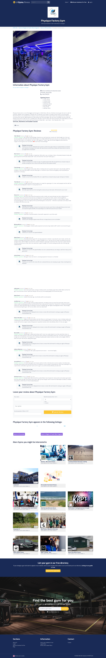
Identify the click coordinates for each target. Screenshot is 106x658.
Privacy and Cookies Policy (46, 645)
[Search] (48, 2)
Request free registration (53, 571)
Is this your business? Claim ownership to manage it (53, 23)
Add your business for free (79, 2)
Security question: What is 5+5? (21, 411)
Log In (90, 2)
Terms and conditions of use (46, 642)
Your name (16, 396)
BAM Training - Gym (46, 552)
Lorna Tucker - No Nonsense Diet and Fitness (25, 508)
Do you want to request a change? (21, 87)
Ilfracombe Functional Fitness (49, 485)
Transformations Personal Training (77, 461)
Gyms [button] (66, 2)
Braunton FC (17, 529)
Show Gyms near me (53, 612)
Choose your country (19, 655)
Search (65, 609)
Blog (14, 646)
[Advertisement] (73, 41)
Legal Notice (43, 644)
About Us (15, 642)
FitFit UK (15, 28)
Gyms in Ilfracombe (46, 28)
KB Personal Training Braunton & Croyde (78, 508)
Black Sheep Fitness (19, 552)
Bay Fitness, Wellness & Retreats (49, 529)
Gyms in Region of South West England (29, 28)
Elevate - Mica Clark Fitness (48, 461)
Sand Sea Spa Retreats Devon (48, 508)
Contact (69, 642)
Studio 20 (16, 485)
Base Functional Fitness (74, 552)
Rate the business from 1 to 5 (50, 396)
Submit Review (58, 412)
